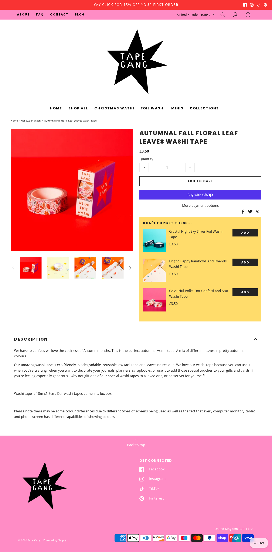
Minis (177, 108)
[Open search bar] (225, 14)
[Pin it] (257, 211)
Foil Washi (153, 108)
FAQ (40, 15)
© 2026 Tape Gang (29, 540)
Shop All (78, 108)
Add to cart (200, 181)
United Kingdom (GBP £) (194, 15)
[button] (13, 267)
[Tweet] (249, 211)
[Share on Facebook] (242, 211)
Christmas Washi (114, 108)
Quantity (146, 159)
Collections (204, 108)
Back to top (136, 445)
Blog (80, 15)
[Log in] (237, 14)
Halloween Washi (31, 120)
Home (56, 108)
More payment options (200, 205)
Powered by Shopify (55, 540)
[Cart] (250, 14)
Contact (59, 15)
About (23, 15)
